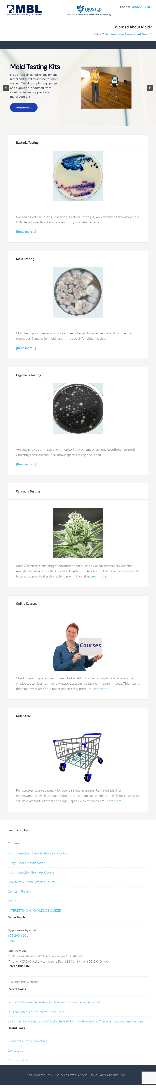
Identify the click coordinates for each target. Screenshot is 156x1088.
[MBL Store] (78, 757)
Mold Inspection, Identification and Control (38, 853)
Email (11, 941)
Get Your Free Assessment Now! (127, 34)
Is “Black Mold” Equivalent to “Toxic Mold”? (37, 1012)
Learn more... (99, 576)
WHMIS (13, 901)
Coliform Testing (19, 891)
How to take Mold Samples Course (32, 882)
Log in (124, 1075)
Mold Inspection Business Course (31, 872)
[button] (6, 88)
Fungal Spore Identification (26, 863)
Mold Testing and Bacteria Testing (24, 12)
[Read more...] (26, 231)
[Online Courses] (78, 645)
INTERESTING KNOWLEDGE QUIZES (34, 910)
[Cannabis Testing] (78, 533)
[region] (78, 87)
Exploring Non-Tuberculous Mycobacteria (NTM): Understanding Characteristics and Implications (75, 1021)
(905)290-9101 (141, 7)
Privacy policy (17, 1060)
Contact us (15, 1050)
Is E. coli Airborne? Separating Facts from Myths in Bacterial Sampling (55, 1002)
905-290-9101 (18, 935)
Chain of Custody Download (27, 1041)
